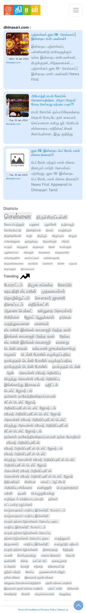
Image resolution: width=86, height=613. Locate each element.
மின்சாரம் (73, 588)
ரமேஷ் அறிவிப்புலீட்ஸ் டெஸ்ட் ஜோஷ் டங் (33, 448)
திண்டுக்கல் (33, 230)
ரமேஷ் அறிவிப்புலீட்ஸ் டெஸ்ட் (25, 454)
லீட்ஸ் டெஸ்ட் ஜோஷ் (20, 402)
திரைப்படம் (13, 304)
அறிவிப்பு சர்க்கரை (18, 487)
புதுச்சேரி (50, 224)
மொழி (25, 566)
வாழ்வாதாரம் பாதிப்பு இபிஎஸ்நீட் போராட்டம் (34, 510)
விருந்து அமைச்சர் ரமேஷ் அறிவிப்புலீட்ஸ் (36, 425)
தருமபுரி (73, 263)
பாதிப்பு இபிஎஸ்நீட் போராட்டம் (25, 527)
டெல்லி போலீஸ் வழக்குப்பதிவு (45, 354)
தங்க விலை (12, 577)
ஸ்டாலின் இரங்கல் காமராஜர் (27, 342)
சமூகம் (10, 354)
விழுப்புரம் (58, 236)
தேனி (52, 247)
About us (63, 609)
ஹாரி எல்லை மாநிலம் (59, 583)
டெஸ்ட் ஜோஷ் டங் (18, 390)
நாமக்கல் (33, 263)
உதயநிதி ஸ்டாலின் (20, 291)
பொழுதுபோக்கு (43, 493)
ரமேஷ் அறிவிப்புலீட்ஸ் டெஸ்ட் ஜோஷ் (32, 414)
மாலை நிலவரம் (51, 555)
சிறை (24, 561)
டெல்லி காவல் (15, 348)
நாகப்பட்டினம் (32, 258)
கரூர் (29, 236)
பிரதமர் (70, 555)
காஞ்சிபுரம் (64, 230)
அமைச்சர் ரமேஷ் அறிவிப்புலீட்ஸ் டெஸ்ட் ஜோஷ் (38, 476)
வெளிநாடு (10, 594)
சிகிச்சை (11, 317)
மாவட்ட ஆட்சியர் (53, 482)
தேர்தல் (68, 550)
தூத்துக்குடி (31, 241)
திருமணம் (11, 544)
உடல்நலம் (10, 566)
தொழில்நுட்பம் (17, 298)
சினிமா (30, 482)
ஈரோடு (65, 241)
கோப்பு (29, 572)
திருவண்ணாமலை (13, 263)
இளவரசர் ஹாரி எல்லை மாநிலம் (23, 588)
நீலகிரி (61, 263)
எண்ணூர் (44, 487)
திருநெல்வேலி (12, 236)
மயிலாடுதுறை (12, 241)
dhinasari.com (13, 62)
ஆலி (10, 372)
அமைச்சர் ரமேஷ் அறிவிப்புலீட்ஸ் (28, 471)
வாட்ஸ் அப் (40, 561)
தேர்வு (65, 336)
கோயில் (65, 285)
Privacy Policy (48, 609)
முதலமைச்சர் (53, 291)
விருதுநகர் (22, 247)
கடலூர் (8, 247)
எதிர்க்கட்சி (38, 304)
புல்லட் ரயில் (55, 588)
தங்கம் (53, 499)
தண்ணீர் (10, 561)
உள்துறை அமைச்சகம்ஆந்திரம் (22, 583)
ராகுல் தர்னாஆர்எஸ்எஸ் (21, 550)
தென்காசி (48, 263)
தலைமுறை (59, 561)
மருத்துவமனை (16, 323)
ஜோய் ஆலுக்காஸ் (39, 317)
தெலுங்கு (65, 594)
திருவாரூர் (38, 247)
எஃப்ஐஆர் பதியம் (66, 544)
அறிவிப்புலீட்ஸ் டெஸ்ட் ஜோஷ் (25, 465)
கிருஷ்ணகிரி (62, 252)
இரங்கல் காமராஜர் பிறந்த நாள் (29, 336)
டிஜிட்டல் (51, 384)
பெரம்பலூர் (65, 247)
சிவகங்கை (44, 252)
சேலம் (49, 230)
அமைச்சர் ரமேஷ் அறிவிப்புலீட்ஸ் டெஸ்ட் (35, 419)
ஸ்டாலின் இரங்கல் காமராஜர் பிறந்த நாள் (37, 329)
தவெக (65, 317)
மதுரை (34, 224)
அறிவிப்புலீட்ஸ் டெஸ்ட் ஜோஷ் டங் (30, 408)
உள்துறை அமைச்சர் (55, 310)
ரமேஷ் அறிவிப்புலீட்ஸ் (23, 442)
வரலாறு (62, 342)
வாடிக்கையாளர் (44, 594)
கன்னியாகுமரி (51, 258)
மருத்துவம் (62, 538)
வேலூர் (73, 236)
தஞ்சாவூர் (67, 224)
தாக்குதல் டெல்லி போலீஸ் (25, 366)
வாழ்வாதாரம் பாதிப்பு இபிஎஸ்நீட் (27, 516)
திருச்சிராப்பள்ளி (51, 217)
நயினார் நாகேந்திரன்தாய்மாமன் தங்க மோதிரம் (42, 437)
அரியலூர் (28, 252)
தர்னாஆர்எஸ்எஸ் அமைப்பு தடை (27, 538)
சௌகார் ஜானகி (50, 298)
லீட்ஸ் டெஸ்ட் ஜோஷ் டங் (23, 431)
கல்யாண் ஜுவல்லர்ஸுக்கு (54, 348)
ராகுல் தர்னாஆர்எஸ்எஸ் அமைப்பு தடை (31, 521)
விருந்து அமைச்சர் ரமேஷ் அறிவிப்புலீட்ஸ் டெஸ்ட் (39, 459)
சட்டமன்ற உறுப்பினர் (18, 504)
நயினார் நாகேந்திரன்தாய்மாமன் (30, 396)
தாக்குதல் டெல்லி (66, 366)
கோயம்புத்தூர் (14, 224)
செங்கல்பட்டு (12, 230)
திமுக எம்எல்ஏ (40, 285)
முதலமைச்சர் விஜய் (52, 572)
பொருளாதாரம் (67, 487)
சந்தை (38, 566)
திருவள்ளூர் (49, 241)
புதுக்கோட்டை (11, 252)
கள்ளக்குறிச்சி (12, 258)
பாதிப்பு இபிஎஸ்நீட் (36, 544)
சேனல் (26, 594)
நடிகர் (22, 493)
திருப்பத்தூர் (10, 269)
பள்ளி (8, 493)
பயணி (8, 555)
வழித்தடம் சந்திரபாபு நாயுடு (23, 499)
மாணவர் (41, 323)
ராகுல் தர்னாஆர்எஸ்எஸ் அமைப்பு (27, 533)
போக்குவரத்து (26, 555)
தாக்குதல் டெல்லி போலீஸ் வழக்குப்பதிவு (38, 360)
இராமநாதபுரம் (27, 269)
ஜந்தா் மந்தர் (12, 572)
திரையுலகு (50, 550)
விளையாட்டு (56, 566)
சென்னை (17, 216)
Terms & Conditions (28, 609)
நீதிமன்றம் (11, 482)
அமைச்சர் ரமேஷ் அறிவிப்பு (40, 372)
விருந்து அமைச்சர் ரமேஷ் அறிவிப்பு (32, 378)
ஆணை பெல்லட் (18, 310)
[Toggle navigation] (75, 10)
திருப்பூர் (42, 236)
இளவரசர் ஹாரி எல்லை (39, 577)
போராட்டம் (13, 285)
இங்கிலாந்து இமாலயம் (22, 384)
